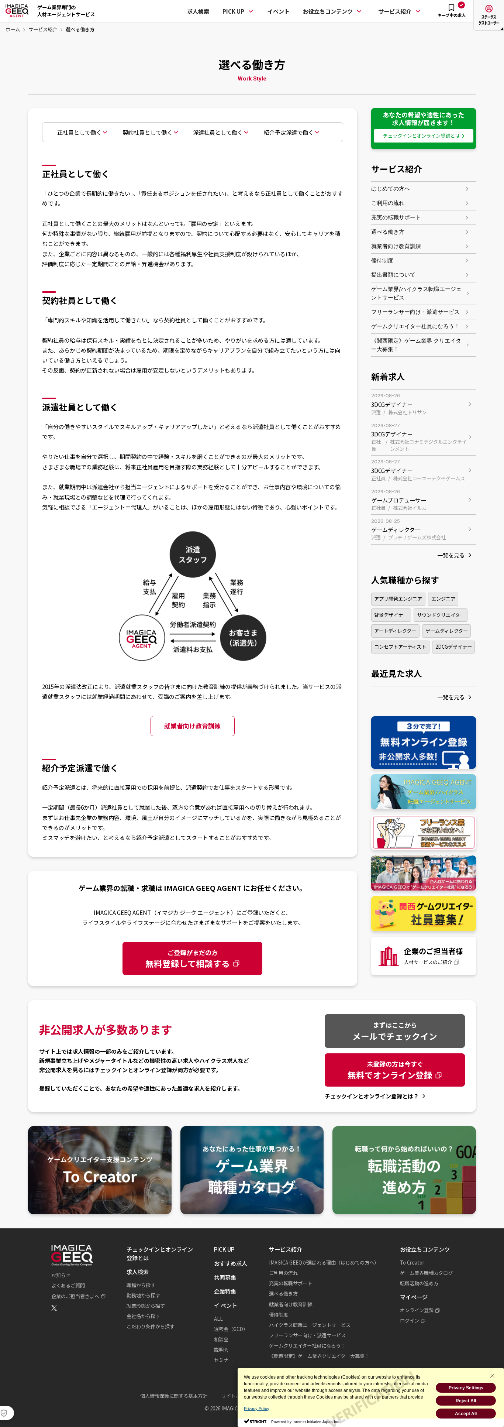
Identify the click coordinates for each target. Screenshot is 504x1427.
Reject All (466, 1400)
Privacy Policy (256, 1408)
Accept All (466, 1413)
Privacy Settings (466, 1387)
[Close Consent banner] (492, 1375)
